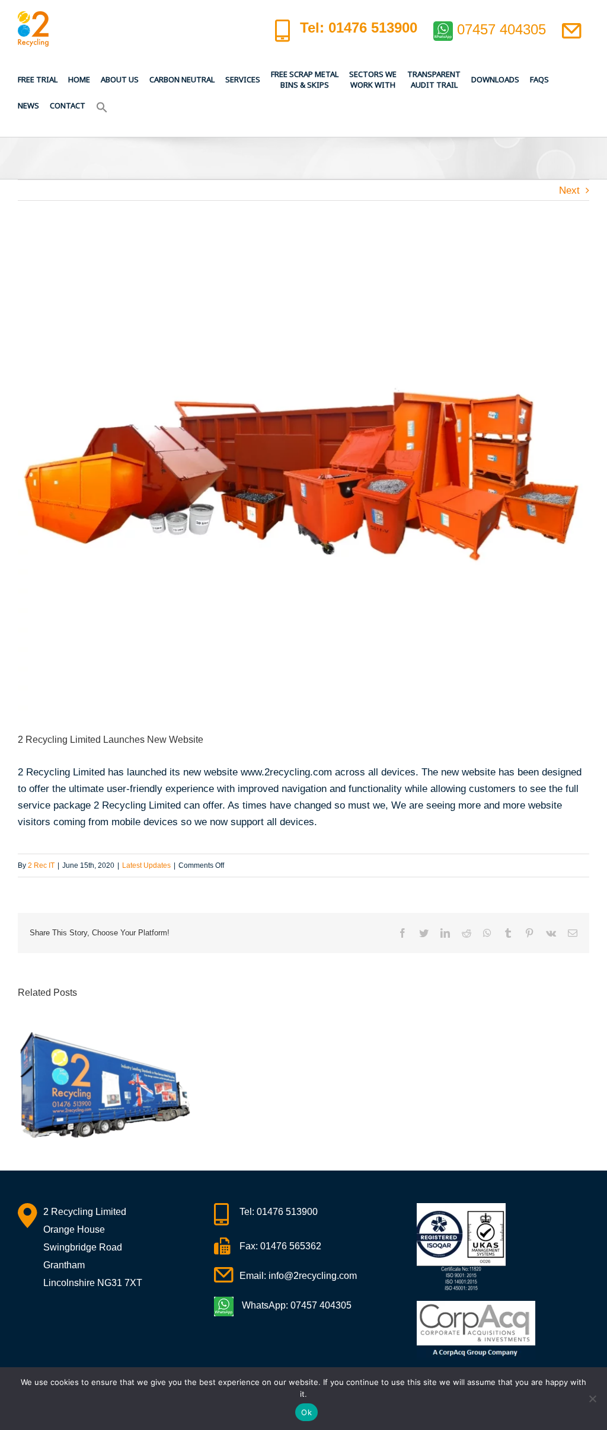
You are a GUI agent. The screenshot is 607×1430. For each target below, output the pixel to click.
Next (569, 190)
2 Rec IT (41, 865)
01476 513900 (287, 1212)
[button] (102, 105)
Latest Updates (146, 865)
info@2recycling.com (313, 1276)
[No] (592, 1399)
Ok (306, 1412)
